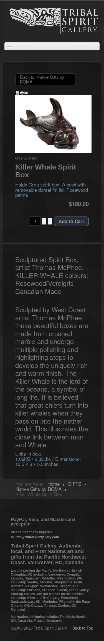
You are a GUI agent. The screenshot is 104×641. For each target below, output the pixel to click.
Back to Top (82, 628)
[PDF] (17, 92)
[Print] (22, 92)
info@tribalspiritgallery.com (37, 537)
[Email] (26, 92)
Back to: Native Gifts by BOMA (42, 79)
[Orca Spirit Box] (53, 123)
